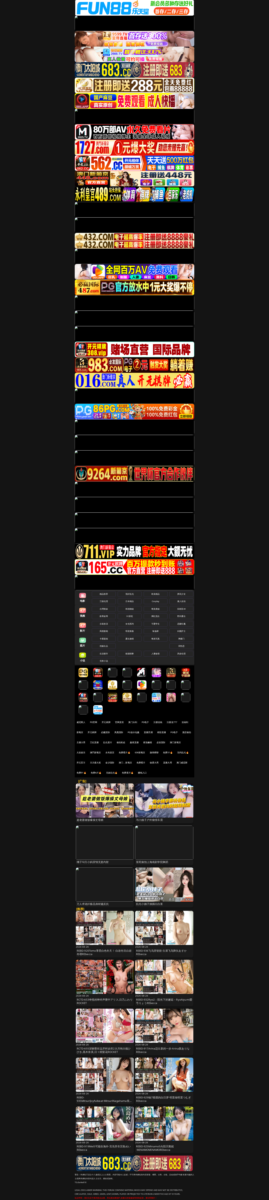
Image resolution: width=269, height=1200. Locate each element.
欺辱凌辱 (104, 616)
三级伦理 (104, 601)
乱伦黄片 (107, 742)
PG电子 (145, 722)
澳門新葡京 (95, 752)
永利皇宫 (109, 752)
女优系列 (129, 623)
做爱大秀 (154, 762)
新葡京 (80, 732)
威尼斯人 (81, 722)
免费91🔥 (81, 772)
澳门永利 (132, 722)
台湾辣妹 (104, 608)
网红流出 (155, 616)
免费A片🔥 (96, 772)
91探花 (129, 616)
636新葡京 (140, 752)
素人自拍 (181, 601)
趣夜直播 (134, 742)
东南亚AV (181, 608)
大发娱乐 (81, 752)
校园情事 (129, 653)
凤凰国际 (118, 732)
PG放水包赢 (133, 732)
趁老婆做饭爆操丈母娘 (90, 820)
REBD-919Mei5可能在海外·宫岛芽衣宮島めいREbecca (104, 1148)
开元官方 (81, 762)
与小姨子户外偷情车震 (149, 820)
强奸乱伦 (129, 594)
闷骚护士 (181, 631)
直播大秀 (167, 762)
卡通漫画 (104, 638)
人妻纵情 (155, 653)
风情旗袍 (104, 631)
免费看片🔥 (124, 752)
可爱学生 (155, 623)
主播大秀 (81, 742)
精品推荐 (104, 594)
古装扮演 (104, 623)
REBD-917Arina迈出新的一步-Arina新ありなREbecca (163, 1050)
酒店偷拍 (186, 732)
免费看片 (141, 762)
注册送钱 (157, 722)
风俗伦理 (181, 653)
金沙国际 (109, 762)
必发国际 (161, 742)
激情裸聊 (154, 752)
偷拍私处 (121, 742)
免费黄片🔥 (127, 772)
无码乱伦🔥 (183, 752)
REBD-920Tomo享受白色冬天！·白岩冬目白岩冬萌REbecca (104, 952)
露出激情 (129, 638)
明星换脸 (129, 631)
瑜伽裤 (155, 631)
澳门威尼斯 (182, 762)
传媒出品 (104, 646)
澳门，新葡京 (125, 762)
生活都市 (104, 653)
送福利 (185, 722)
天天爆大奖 (95, 762)
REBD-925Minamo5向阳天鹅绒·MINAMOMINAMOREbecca (155, 1148)
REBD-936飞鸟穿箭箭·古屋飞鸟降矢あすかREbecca (161, 952)
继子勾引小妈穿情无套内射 (93, 862)
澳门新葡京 (175, 742)
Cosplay (155, 601)
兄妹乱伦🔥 (112, 772)
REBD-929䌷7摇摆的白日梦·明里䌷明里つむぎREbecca (163, 1099)
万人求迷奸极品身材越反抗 (93, 904)
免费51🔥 (168, 752)
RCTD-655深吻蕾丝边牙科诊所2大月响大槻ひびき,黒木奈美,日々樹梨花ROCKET (104, 1050)
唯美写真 (155, 638)
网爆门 (181, 638)
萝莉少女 (181, 594)
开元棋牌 (106, 722)
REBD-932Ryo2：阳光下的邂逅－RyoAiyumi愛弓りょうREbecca (164, 1001)
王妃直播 (94, 742)
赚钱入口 (142, 772)
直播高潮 (148, 732)
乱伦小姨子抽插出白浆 (149, 904)
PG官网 (93, 722)
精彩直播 (161, 732)
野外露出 (181, 616)
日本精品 (129, 601)
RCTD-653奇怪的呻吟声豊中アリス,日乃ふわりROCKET (105, 1001)
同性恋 (181, 646)
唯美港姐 (155, 608)
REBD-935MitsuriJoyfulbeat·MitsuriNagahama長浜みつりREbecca (104, 1101)
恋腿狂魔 (181, 623)
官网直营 (119, 722)
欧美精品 (155, 594)
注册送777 (172, 722)
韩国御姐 (129, 608)
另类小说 (104, 660)
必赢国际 (105, 732)
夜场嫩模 (147, 742)
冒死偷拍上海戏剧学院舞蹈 (152, 862)
